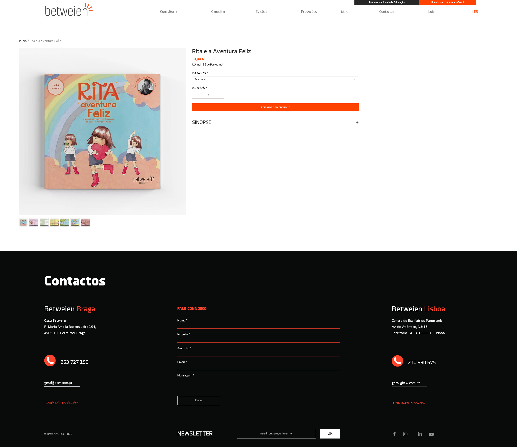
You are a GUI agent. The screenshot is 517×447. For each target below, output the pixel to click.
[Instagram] (405, 434)
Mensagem (184, 375)
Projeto (182, 334)
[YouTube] (431, 434)
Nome (181, 320)
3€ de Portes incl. (213, 64)
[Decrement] (195, 94)
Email (181, 362)
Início (23, 41)
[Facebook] (394, 434)
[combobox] (275, 79)
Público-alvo (200, 73)
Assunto (183, 348)
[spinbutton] (208, 94)
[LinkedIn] (420, 434)
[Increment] (221, 94)
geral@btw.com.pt (406, 383)
